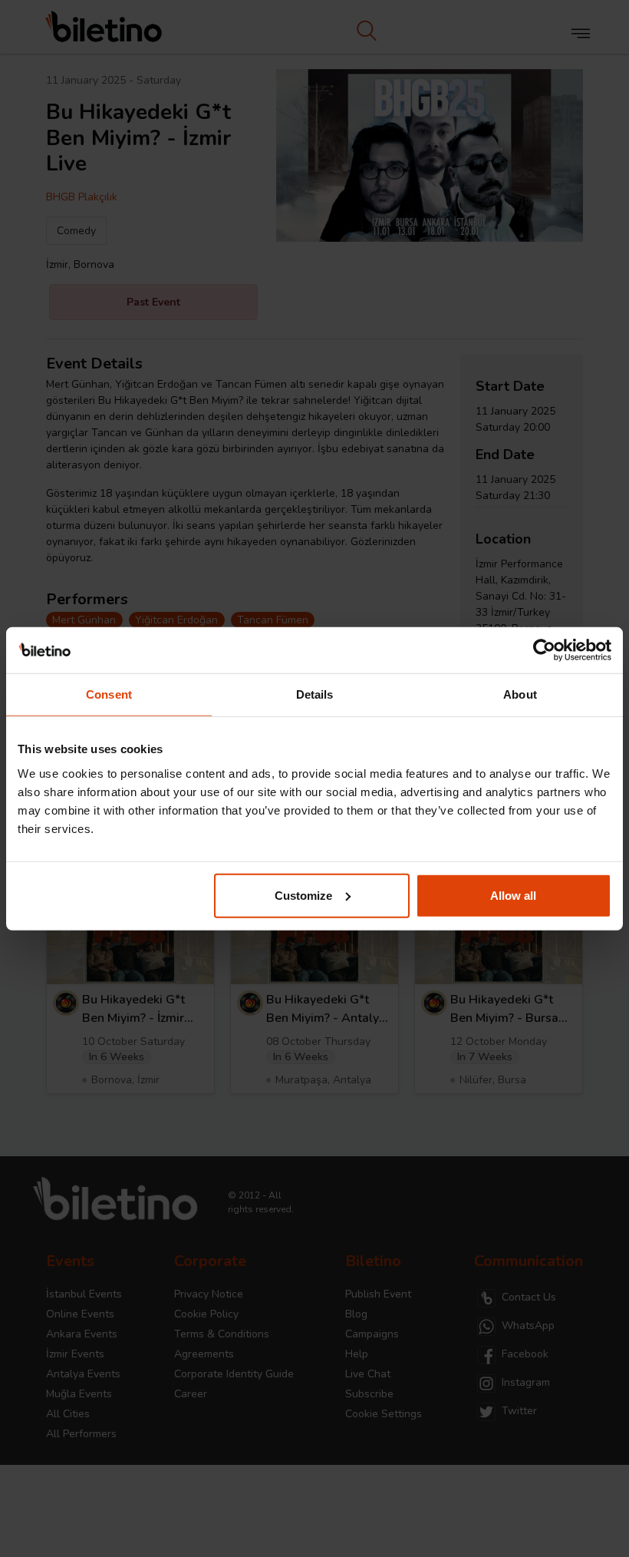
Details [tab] (315, 694)
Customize (303, 894)
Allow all (513, 894)
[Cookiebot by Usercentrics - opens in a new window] (544, 650)
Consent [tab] (109, 694)
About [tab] (520, 694)
